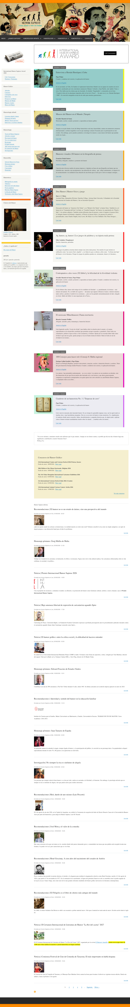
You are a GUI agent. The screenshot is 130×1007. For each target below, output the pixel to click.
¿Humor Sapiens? (14, 38)
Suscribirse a (35, 992)
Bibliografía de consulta (11, 181)
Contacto (88, 38)
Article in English (61, 83)
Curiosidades (8, 168)
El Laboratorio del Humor (11, 148)
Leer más (58, 99)
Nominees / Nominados (11, 79)
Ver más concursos (119, 493)
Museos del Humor (10, 105)
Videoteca (7, 184)
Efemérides (8, 170)
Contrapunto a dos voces (11, 94)
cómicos (14, 263)
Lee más (126, 533)
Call (106, 53)
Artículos (7, 90)
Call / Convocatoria (10, 77)
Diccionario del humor (11, 138)
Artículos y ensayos (10, 136)
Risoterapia (8, 142)
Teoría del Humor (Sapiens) (12, 134)
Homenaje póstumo (10, 164)
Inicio (3, 38)
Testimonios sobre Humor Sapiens (14, 194)
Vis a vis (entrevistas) (10, 140)
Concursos (7, 92)
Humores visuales (9, 103)
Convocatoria (111, 53)
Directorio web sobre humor (12, 186)
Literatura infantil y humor (12, 116)
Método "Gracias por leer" (11, 120)
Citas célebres (8, 166)
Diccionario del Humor (10, 250)
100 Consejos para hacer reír (12, 146)
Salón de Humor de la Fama (12, 162)
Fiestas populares (9, 188)
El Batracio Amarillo (102, 942)
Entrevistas (8, 96)
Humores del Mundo (10, 101)
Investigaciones (9, 150)
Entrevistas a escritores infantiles (13, 122)
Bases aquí (58, 464)
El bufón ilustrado (9, 144)
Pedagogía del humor (10, 118)
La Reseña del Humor (10, 192)
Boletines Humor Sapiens (11, 190)
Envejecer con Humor (10, 99)
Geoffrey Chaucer (8, 232)
